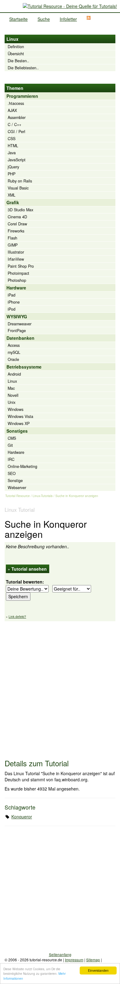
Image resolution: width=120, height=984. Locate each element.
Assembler (17, 117)
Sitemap (93, 959)
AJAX (12, 110)
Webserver (17, 487)
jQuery (13, 167)
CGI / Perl (16, 131)
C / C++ (14, 124)
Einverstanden (98, 970)
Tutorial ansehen (29, 569)
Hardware (16, 452)
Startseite (18, 19)
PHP (11, 174)
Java (12, 152)
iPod (11, 309)
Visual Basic (18, 188)
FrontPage (17, 330)
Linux (12, 381)
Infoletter (68, 19)
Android (14, 374)
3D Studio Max (20, 209)
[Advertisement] (60, 687)
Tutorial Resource (17, 496)
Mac (11, 388)
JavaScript (17, 160)
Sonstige (15, 480)
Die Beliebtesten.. (23, 68)
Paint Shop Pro (21, 266)
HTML (13, 145)
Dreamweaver (19, 324)
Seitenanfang (60, 954)
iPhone (14, 302)
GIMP (13, 245)
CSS (11, 138)
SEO (12, 473)
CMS (12, 438)
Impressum (74, 959)
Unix (11, 402)
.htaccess (16, 103)
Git (10, 445)
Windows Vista (20, 416)
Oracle (13, 359)
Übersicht (16, 53)
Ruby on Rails (20, 181)
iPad (11, 295)
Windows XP (19, 423)
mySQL (14, 352)
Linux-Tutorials (43, 496)
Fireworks (16, 231)
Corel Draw (17, 224)
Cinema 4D (17, 217)
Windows (15, 409)
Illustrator (16, 252)
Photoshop (17, 280)
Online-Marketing (22, 466)
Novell (13, 395)
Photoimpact (18, 273)
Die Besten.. (18, 60)
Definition (16, 46)
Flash (12, 238)
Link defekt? (17, 617)
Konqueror (21, 817)
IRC (11, 459)
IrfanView (16, 259)
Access (14, 345)
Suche (44, 19)
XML (11, 195)
